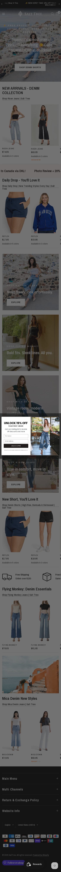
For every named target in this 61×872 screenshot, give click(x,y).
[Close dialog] (57, 418)
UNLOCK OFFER (16, 446)
